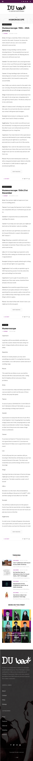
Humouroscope (7, 24)
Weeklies (4, 730)
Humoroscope (9, 328)
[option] (16, 626)
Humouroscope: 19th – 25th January (15, 29)
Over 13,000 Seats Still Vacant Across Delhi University (21, 563)
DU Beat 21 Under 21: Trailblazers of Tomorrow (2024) (16, 635)
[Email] (29, 178)
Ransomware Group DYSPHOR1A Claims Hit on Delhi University (20, 585)
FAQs (3, 700)
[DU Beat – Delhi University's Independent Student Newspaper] (16, 8)
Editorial (4, 725)
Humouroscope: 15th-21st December (15, 191)
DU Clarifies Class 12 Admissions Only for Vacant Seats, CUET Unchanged (21, 574)
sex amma (16, 592)
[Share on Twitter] (24, 178)
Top (17, 757)
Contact (4, 695)
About (4, 691)
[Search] (30, 1)
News (3, 716)
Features (5, 325)
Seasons (4, 734)
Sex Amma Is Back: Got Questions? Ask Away (19, 595)
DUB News (16, 560)
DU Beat (6, 33)
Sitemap (4, 704)
